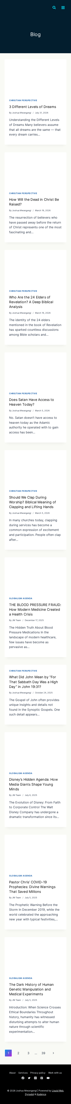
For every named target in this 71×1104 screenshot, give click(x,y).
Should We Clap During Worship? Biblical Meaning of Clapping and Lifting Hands (32, 502)
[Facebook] (23, 1078)
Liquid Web (57, 1090)
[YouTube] (48, 1078)
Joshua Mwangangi (21, 112)
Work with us (55, 1072)
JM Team (16, 620)
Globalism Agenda (20, 598)
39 (43, 1053)
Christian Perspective (23, 100)
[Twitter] (29, 1078)
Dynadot (29, 1094)
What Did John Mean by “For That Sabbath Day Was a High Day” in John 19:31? (33, 681)
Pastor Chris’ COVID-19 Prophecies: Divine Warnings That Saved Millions (32, 887)
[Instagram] (35, 1078)
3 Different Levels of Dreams (32, 107)
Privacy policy (37, 1072)
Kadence (41, 1094)
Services (23, 1072)
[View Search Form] (54, 7)
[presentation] (35, 76)
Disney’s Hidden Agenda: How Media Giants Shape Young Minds (33, 784)
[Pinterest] (41, 1078)
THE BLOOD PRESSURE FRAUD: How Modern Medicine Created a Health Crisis (35, 609)
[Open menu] (62, 7)
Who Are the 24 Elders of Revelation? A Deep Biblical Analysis (31, 302)
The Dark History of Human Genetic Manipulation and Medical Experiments (31, 989)
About (12, 1072)
